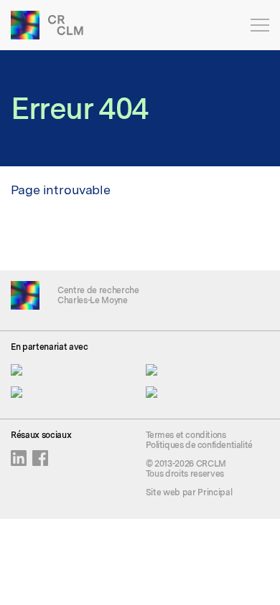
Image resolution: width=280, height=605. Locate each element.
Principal (214, 492)
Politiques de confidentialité (199, 445)
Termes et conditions (186, 435)
